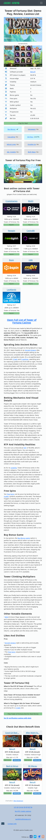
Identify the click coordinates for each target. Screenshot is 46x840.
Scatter (6, 496)
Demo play (17, 760)
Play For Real (23, 123)
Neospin (11, 230)
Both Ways (32, 152)
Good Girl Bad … (12, 733)
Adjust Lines (11, 144)
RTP (25, 448)
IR (26, 807)
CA (20, 807)
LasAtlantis (11, 289)
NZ (29, 807)
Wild (6, 617)
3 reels (15, 359)
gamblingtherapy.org (23, 819)
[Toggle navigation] (41, 3)
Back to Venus (12, 766)
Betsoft (32, 72)
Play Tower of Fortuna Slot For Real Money (23, 714)
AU (22, 807)
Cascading (11, 137)
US (15, 807)
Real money (7, 760)
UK (17, 807)
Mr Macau (32, 766)
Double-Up (32, 144)
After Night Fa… (32, 733)
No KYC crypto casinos (23, 811)
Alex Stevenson (18, 801)
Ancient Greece (30, 350)
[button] (7, 56)
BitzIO (30, 201)
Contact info (12, 824)
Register (11, 224)
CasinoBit (31, 230)
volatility (14, 468)
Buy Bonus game (24, 538)
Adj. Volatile (11, 152)
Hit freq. (30, 137)
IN (25, 807)
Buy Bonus (12, 129)
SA (31, 807)
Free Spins (10, 494)
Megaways (32, 129)
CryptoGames (11, 201)
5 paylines (24, 359)
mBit (31, 260)
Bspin (11, 260)
